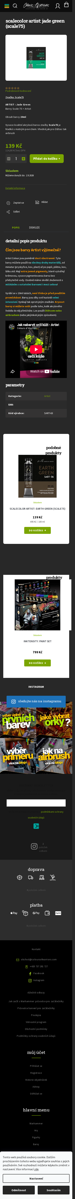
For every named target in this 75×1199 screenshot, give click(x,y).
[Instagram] (34, 842)
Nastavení (36, 1178)
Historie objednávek (36, 1075)
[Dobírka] (25, 908)
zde (36, 1169)
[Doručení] (42, 873)
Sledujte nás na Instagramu (40, 697)
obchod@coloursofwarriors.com (39, 955)
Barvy (36, 1140)
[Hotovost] (47, 908)
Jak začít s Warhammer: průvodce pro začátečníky (36, 997)
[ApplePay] (14, 908)
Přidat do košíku (45, 158)
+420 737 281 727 (39, 962)
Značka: (14, 97)
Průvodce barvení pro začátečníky (36, 1004)
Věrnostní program (36, 1017)
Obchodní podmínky (36, 1024)
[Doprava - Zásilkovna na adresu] (31, 873)
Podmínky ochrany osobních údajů (36, 1031)
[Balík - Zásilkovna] (19, 873)
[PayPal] (58, 908)
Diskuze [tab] (34, 227)
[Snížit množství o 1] (9, 159)
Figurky (36, 1133)
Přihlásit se (37, 823)
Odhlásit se (36, 1089)
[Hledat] (14, 5)
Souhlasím (54, 1190)
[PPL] (52, 873)
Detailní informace (15, 188)
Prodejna (36, 1011)
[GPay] (36, 908)
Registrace (36, 1068)
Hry (36, 1126)
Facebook (38, 969)
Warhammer (36, 1119)
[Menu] (7, 6)
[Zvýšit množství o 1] (23, 159)
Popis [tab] (16, 227)
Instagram (38, 976)
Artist (47, 396)
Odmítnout (18, 1190)
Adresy (36, 1082)
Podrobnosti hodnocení (18, 90)
